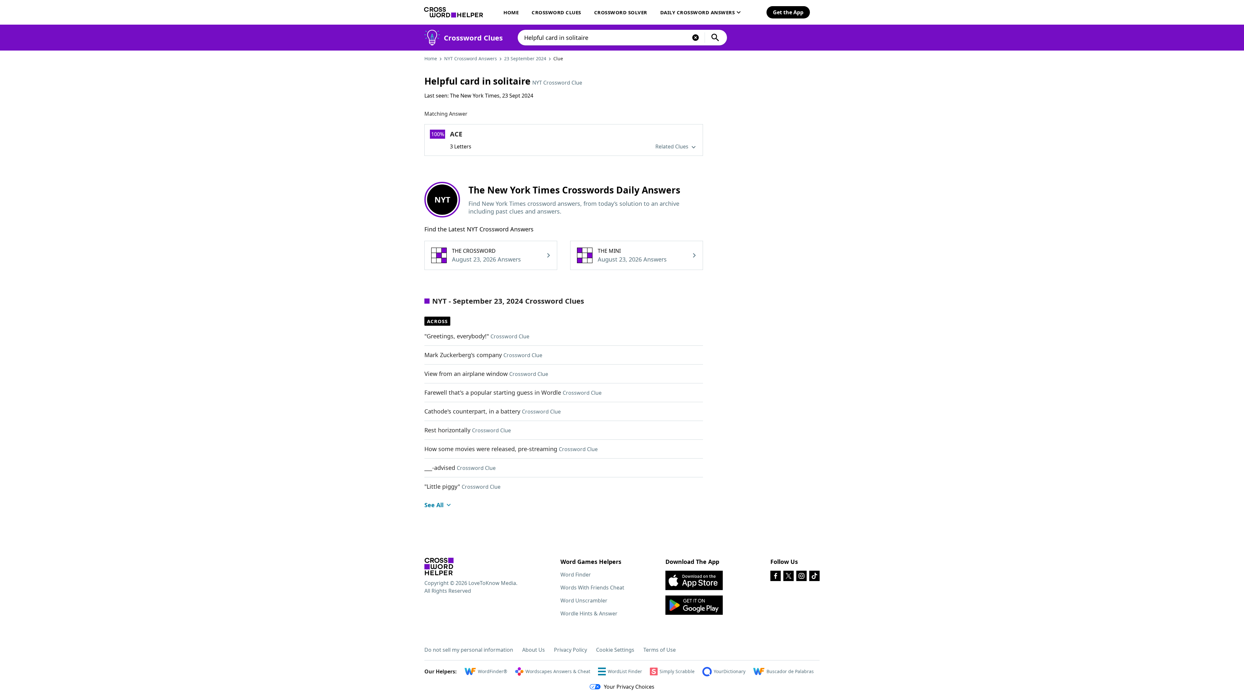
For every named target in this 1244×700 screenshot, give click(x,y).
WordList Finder (625, 671)
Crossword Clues (556, 12)
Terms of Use (659, 649)
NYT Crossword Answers (470, 58)
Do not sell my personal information (468, 649)
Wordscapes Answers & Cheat (557, 671)
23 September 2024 (525, 58)
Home (511, 12)
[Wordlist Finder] (439, 566)
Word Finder (575, 574)
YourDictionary (729, 671)
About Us (533, 649)
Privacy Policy (570, 649)
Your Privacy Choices (629, 686)
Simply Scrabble (677, 671)
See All (433, 505)
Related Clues (672, 146)
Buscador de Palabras (790, 671)
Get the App (788, 12)
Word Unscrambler (583, 600)
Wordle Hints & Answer (588, 613)
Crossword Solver (620, 12)
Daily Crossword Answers (697, 12)
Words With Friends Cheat (592, 587)
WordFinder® (492, 671)
